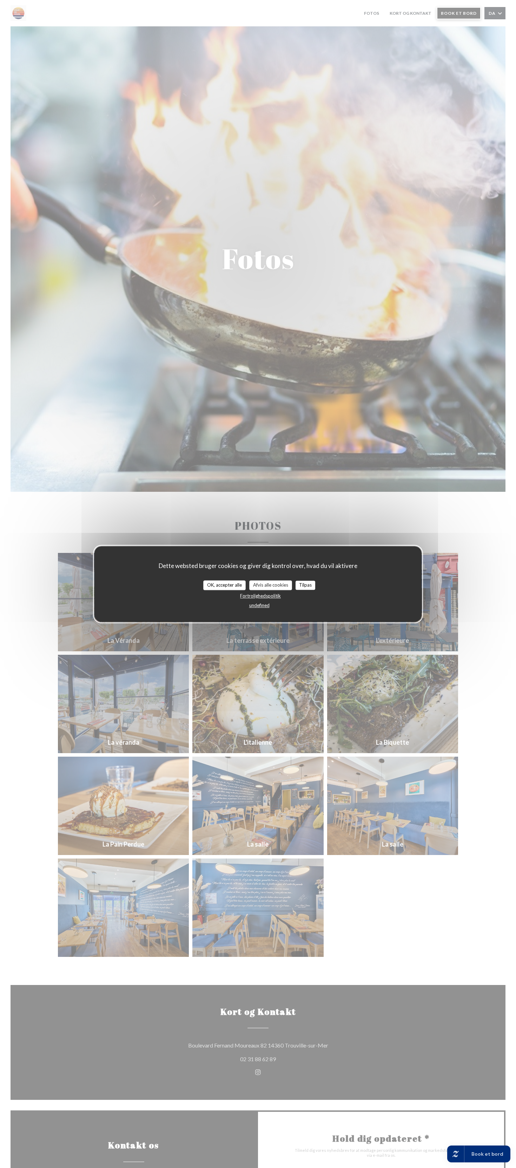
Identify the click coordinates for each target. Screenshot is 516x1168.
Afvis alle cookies (270, 585)
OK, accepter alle (224, 585)
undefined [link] (259, 605)
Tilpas (305, 585)
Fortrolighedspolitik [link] (260, 595)
